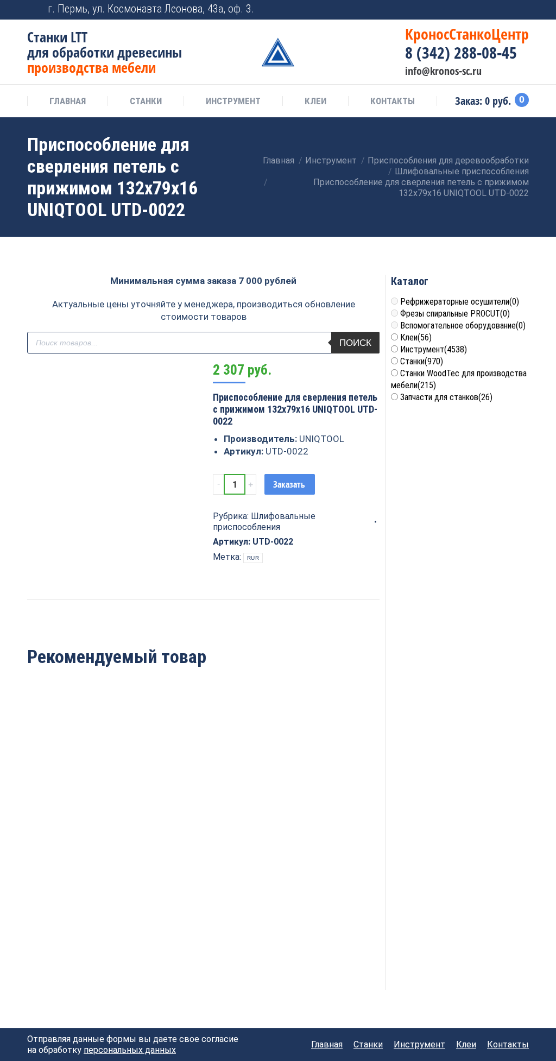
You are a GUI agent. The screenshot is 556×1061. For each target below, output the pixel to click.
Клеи (416, 337)
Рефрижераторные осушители (459, 301)
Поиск (355, 343)
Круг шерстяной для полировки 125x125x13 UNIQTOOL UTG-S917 (323, 777)
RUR (253, 558)
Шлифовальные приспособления (264, 521)
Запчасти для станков (446, 397)
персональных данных (130, 1050)
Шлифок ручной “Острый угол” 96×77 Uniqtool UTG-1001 (83, 777)
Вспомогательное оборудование (463, 325)
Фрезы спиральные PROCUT (455, 313)
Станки (421, 361)
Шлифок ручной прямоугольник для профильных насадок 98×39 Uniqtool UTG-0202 (203, 783)
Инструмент (433, 349)
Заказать (289, 484)
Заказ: (490, 101)
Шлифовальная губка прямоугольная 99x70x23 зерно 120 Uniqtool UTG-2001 (84, 945)
